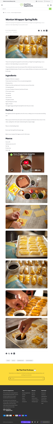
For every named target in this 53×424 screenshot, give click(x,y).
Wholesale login (40, 1)
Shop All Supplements (26, 392)
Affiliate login (47, 1)
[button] (2, 5)
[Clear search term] (47, 9)
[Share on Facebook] (39, 31)
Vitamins (23, 399)
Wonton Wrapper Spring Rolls (16, 12)
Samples (23, 394)
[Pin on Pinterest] (44, 31)
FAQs (42, 403)
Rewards (33, 392)
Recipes (8, 12)
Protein (23, 396)
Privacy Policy (43, 398)
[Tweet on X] (41, 31)
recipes (8, 360)
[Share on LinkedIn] (47, 31)
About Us (33, 394)
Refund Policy (43, 399)
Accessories (24, 401)
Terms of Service (44, 401)
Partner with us (34, 398)
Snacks (23, 398)
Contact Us (43, 394)
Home (5, 12)
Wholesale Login (35, 401)
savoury (13, 360)
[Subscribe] (42, 378)
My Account (43, 392)
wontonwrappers (29, 360)
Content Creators (35, 399)
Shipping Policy (44, 396)
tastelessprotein (20, 360)
